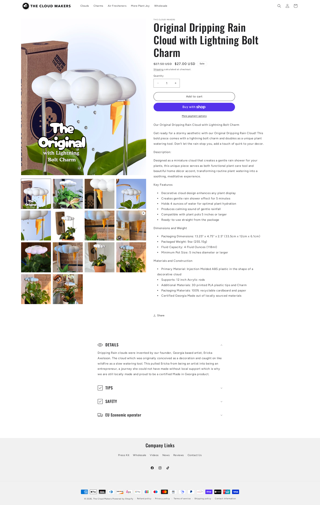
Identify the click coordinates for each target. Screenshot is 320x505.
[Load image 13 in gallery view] (68, 289)
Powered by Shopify (122, 499)
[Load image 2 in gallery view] (68, 194)
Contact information (225, 498)
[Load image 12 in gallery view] (36, 289)
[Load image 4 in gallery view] (131, 194)
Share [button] (161, 315)
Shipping (159, 69)
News (166, 455)
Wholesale (139, 455)
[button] (279, 6)
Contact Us (195, 455)
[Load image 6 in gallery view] (68, 225)
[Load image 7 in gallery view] (99, 225)
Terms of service (182, 498)
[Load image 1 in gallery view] (36, 194)
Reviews (178, 455)
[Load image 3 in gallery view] (99, 194)
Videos (154, 455)
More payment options (194, 116)
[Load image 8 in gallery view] (36, 257)
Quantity (159, 75)
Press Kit (123, 455)
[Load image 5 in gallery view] (36, 225)
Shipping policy (202, 498)
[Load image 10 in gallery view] (99, 257)
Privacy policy (162, 498)
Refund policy (144, 498)
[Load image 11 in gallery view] (131, 257)
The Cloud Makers (102, 499)
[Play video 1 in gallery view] (131, 225)
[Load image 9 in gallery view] (68, 257)
